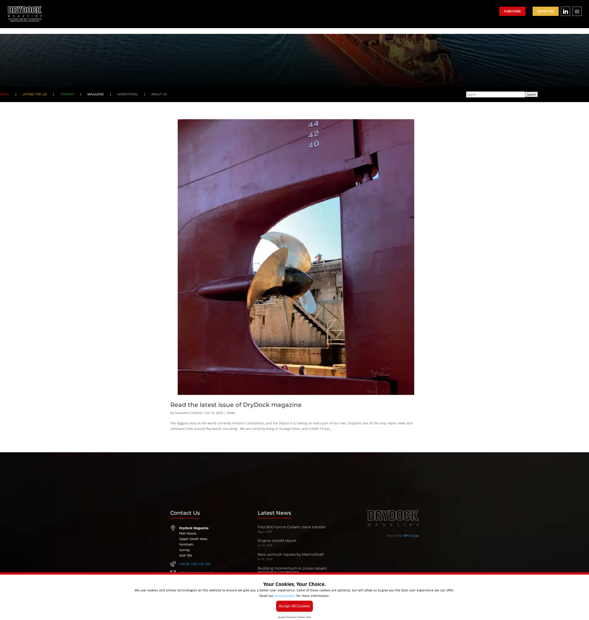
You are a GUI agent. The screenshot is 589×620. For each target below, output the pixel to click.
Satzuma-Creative (188, 413)
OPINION (67, 94)
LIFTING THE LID (35, 94)
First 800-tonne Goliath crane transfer (292, 527)
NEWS (4, 94)
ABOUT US (159, 94)
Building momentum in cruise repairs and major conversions (292, 570)
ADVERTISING (127, 94)
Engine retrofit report (277, 540)
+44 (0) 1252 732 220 (195, 564)
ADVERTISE (545, 11)
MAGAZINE (95, 94)
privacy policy (284, 596)
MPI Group (411, 535)
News (231, 413)
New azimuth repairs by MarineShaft (291, 554)
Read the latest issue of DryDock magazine (236, 404)
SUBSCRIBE (512, 11)
